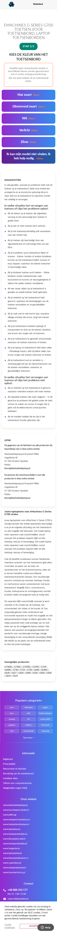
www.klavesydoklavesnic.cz (15, 858)
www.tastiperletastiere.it (14, 868)
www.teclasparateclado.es (15, 834)
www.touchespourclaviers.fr (16, 810)
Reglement (8, 759)
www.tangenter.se (11, 848)
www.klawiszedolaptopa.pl (15, 805)
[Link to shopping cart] (48, 4)
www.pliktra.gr (10, 815)
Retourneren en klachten (14, 769)
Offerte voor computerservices (17, 783)
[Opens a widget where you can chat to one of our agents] (45, 927)
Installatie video (10, 778)
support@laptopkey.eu (18, 899)
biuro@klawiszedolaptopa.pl (17, 468)
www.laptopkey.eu (11, 829)
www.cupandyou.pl (12, 863)
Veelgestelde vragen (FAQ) (15, 788)
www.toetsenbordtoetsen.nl (16, 824)
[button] (53, 4)
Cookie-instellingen (10, 926)
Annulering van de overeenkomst (18, 774)
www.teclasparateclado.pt (15, 844)
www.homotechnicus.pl (14, 873)
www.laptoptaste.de (12, 853)
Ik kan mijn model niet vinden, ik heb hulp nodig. (28, 156)
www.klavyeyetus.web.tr (14, 839)
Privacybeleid (9, 764)
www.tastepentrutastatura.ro (16, 820)
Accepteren (36, 926)
